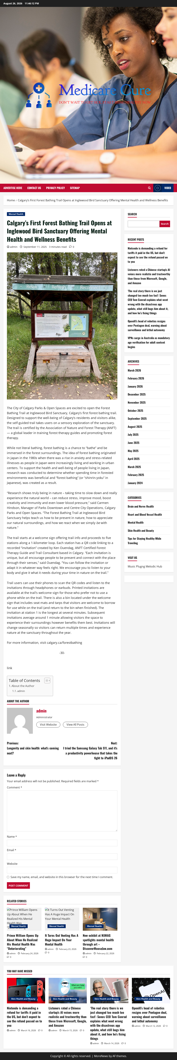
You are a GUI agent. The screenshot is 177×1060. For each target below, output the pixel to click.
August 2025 (135, 427)
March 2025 (134, 467)
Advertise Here (12, 188)
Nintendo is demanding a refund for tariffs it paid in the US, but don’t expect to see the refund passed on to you (148, 255)
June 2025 (133, 443)
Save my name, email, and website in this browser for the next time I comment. (62, 877)
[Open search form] (149, 188)
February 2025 (136, 475)
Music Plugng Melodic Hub (145, 566)
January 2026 (135, 386)
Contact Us (34, 188)
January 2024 (135, 483)
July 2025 (133, 434)
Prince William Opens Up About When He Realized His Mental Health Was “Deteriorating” (22, 942)
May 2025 (133, 451)
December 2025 (137, 394)
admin (13, 246)
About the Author (23, 686)
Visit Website (48, 724)
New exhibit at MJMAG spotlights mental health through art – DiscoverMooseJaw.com (98, 942)
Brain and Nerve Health (141, 506)
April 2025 (133, 459)
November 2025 (137, 402)
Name (12, 837)
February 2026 (136, 378)
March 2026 (134, 370)
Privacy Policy (55, 188)
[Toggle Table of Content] (45, 680)
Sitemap (75, 188)
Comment (14, 787)
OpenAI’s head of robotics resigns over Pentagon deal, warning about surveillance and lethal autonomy (147, 325)
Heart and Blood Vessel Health (145, 514)
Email (11, 850)
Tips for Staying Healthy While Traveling (144, 540)
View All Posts (75, 724)
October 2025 (135, 410)
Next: (90, 750)
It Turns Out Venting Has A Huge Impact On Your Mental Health (61, 939)
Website (12, 864)
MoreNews (101, 1056)
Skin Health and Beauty (141, 530)
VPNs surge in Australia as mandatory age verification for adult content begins (149, 342)
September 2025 (137, 418)
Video (167, 188)
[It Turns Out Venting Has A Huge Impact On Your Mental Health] (62, 919)
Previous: (33, 748)
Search (132, 214)
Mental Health (16, 214)
